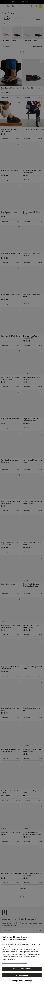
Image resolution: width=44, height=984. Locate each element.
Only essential (22, 975)
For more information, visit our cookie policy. (14, 962)
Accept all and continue (22, 969)
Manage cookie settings (22, 981)
